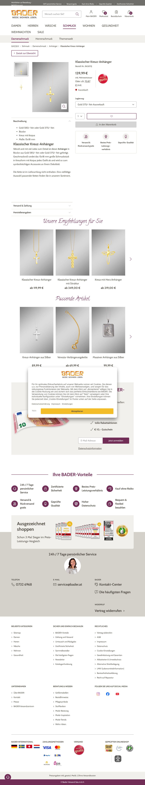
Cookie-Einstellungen (106, 650)
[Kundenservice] (8, 777)
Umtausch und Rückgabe (65, 641)
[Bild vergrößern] (64, 106)
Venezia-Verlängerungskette (72, 357)
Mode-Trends (60, 719)
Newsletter (59, 659)
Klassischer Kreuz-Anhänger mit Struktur (72, 281)
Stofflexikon (60, 706)
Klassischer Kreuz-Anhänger (36, 279)
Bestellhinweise (61, 697)
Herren (16, 641)
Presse (16, 701)
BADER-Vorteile (62, 632)
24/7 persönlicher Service (52, 4)
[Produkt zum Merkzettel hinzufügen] (112, 116)
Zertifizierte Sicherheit (64, 646)
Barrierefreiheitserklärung (107, 673)
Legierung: (79, 98)
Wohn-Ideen (60, 724)
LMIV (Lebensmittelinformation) (110, 668)
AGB (99, 637)
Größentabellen (61, 692)
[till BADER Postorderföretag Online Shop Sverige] (22, 746)
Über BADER (19, 692)
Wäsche (17, 646)
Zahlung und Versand (64, 637)
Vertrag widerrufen (108, 611)
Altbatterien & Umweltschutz (109, 659)
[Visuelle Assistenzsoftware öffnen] (116, 758)
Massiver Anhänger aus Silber (108, 357)
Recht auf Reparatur (105, 677)
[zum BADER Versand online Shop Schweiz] (29, 746)
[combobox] (61, 14)
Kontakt (17, 697)
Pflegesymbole (61, 701)
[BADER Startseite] (24, 14)
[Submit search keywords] (77, 14)
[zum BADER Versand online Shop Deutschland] (14, 746)
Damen (17, 637)
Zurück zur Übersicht (26, 53)
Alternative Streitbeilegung (108, 664)
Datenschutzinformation (90, 448)
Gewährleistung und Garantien (109, 655)
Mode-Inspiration (62, 715)
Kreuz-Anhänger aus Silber (36, 357)
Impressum (101, 641)
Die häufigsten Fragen (64, 655)
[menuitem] (16, 26)
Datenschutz (102, 646)
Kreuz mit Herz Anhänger (108, 279)
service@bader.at (70, 584)
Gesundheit (18, 655)
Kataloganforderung (63, 664)
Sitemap (17, 632)
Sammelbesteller (62, 650)
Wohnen (17, 650)
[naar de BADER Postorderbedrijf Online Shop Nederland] (37, 746)
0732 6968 (24, 584)
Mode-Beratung (62, 711)
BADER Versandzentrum (24, 706)
